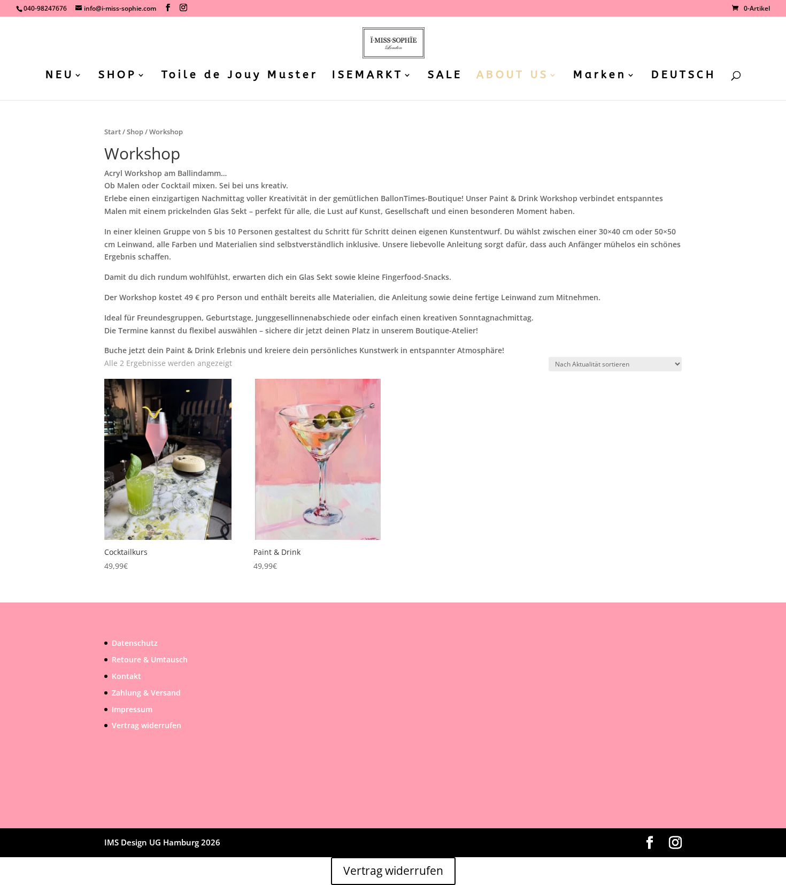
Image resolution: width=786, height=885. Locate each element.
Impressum (132, 709)
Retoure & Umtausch (150, 659)
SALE (445, 76)
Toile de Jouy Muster (239, 76)
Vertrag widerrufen (146, 725)
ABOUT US (512, 76)
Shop (135, 131)
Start (112, 131)
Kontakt (126, 676)
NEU (59, 76)
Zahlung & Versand (146, 693)
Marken (600, 76)
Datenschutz (135, 643)
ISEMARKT (367, 76)
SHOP (117, 76)
